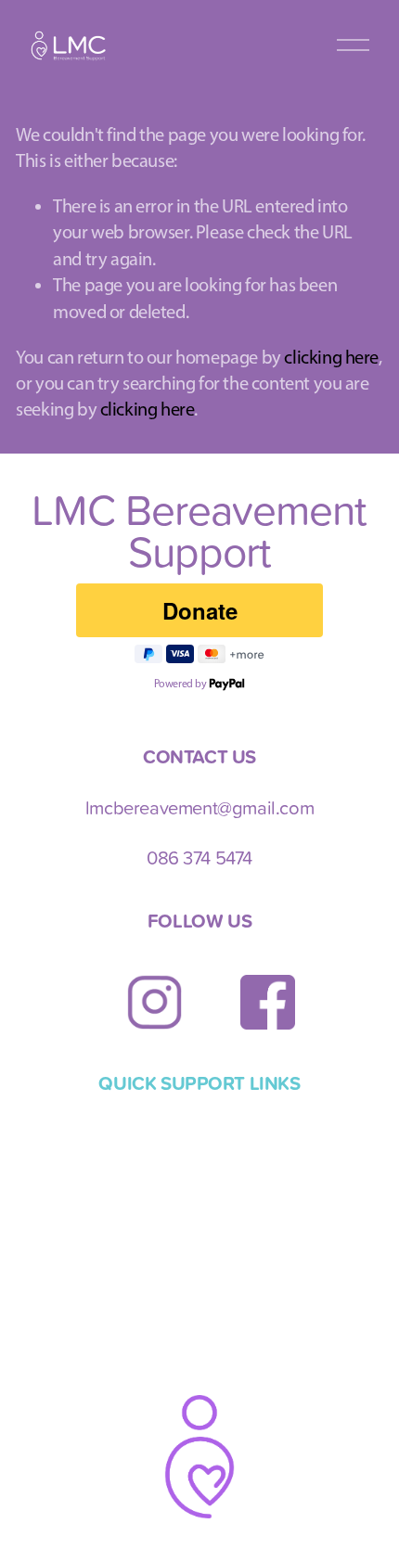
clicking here (331, 357)
